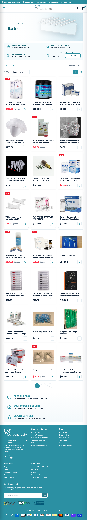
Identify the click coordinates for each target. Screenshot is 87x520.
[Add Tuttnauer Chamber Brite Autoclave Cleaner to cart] (25, 377)
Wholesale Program (39, 446)
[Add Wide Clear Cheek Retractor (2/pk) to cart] (25, 224)
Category (17, 23)
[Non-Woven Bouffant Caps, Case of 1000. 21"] (16, 127)
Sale (60, 443)
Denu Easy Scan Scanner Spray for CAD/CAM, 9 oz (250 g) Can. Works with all (15, 256)
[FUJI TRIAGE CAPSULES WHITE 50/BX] (43, 203)
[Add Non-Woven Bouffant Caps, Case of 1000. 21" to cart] (25, 147)
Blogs (6, 467)
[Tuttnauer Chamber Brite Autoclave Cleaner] (16, 356)
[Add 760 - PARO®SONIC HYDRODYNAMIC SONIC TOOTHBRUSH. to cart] (25, 109)
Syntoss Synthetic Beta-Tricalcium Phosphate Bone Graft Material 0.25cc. (70, 218)
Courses (7, 469)
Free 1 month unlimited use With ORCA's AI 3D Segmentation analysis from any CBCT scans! (15, 180)
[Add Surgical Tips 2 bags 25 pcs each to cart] (79, 338)
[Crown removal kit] (70, 242)
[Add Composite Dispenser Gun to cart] (52, 377)
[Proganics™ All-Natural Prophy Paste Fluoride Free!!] (43, 89)
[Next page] (49, 385)
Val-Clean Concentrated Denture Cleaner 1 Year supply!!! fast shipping (70, 180)
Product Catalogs (10, 472)
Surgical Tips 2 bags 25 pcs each (69, 333)
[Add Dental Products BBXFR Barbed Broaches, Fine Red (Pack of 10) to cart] (25, 300)
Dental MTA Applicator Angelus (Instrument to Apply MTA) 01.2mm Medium (70, 295)
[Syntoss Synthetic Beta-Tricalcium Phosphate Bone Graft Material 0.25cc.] (70, 203)
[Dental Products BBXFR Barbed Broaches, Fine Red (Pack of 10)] (16, 280)
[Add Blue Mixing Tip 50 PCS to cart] (52, 338)
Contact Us (35, 432)
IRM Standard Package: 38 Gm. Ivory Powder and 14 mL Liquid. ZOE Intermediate (43, 256)
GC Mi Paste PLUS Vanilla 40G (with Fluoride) (43, 142)
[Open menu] (4, 8)
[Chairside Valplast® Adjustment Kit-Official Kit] (43, 165)
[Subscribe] (44, 495)
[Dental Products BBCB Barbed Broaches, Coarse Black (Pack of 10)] (43, 280)
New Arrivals (64, 438)
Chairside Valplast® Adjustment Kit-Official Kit (42, 180)
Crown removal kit (67, 255)
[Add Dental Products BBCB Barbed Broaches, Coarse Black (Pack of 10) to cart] (52, 300)
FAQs (33, 443)
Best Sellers (63, 440)
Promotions (8, 475)
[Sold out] (79, 186)
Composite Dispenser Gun (43, 370)
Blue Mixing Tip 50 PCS (42, 332)
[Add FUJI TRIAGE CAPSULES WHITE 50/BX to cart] (52, 224)
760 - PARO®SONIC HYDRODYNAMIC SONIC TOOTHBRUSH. (15, 103)
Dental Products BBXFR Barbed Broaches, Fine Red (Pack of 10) (15, 295)
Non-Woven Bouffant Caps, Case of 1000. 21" (15, 142)
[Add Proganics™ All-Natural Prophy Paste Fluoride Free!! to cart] (52, 109)
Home (9, 23)
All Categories (64, 432)
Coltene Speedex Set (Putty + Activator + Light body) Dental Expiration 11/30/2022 (16, 333)
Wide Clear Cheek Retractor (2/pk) (13, 218)
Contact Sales (73, 55)
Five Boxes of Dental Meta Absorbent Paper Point (69, 371)
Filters (11, 65)
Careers (34, 472)
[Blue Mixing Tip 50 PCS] (43, 318)
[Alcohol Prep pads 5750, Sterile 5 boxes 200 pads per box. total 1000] (70, 89)
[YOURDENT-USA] (43, 8)
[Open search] (78, 8)
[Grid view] (75, 72)
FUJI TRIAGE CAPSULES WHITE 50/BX (43, 218)
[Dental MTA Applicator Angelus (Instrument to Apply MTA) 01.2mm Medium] (70, 280)
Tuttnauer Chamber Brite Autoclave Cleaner (15, 371)
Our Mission (36, 469)
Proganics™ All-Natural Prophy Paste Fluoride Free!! (43, 103)
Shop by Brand (64, 435)
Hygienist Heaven (66, 446)
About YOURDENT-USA (40, 467)
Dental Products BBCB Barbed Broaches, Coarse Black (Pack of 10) (43, 295)
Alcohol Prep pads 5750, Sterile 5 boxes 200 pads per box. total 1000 (70, 103)
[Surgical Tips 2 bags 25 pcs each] (70, 318)
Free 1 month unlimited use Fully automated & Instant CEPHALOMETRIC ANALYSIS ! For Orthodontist (70, 142)
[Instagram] (11, 457)
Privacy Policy (36, 475)
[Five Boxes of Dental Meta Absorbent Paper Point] (70, 356)
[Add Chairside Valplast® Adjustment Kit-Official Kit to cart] (52, 186)
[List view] (81, 72)
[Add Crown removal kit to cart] (79, 262)
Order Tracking (37, 435)
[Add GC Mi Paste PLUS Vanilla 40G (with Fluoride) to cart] (52, 147)
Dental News (9, 477)
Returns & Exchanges (39, 438)
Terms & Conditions (39, 477)
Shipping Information (39, 440)
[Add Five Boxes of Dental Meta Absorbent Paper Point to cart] (79, 377)
